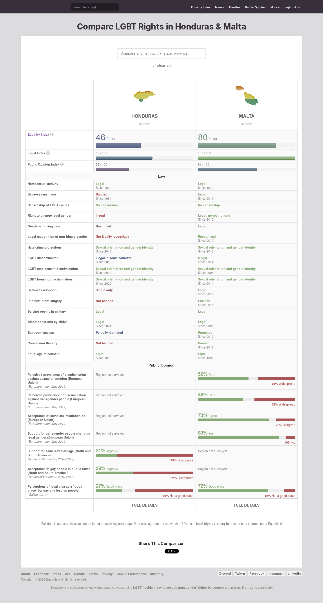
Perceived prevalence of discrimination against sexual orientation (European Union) (57, 378)
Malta (246, 115)
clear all (164, 65)
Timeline (234, 7)
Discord (225, 573)
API (67, 574)
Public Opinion (255, 7)
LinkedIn (294, 573)
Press (57, 574)
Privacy (107, 574)
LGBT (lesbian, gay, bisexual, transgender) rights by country (178, 587)
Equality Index (200, 7)
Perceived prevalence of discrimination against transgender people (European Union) (57, 399)
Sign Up (248, 587)
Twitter (240, 573)
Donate (79, 574)
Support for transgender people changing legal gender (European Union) (59, 435)
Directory (156, 574)
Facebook (256, 573)
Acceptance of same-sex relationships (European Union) (56, 417)
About (25, 574)
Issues (219, 7)
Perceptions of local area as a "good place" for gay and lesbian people (55, 488)
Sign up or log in (216, 523)
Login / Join (292, 7)
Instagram (276, 573)
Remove (145, 124)
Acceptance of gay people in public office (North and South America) (59, 471)
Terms (93, 574)
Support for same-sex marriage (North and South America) (59, 453)
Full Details (145, 505)
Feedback (41, 574)
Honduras (144, 115)
